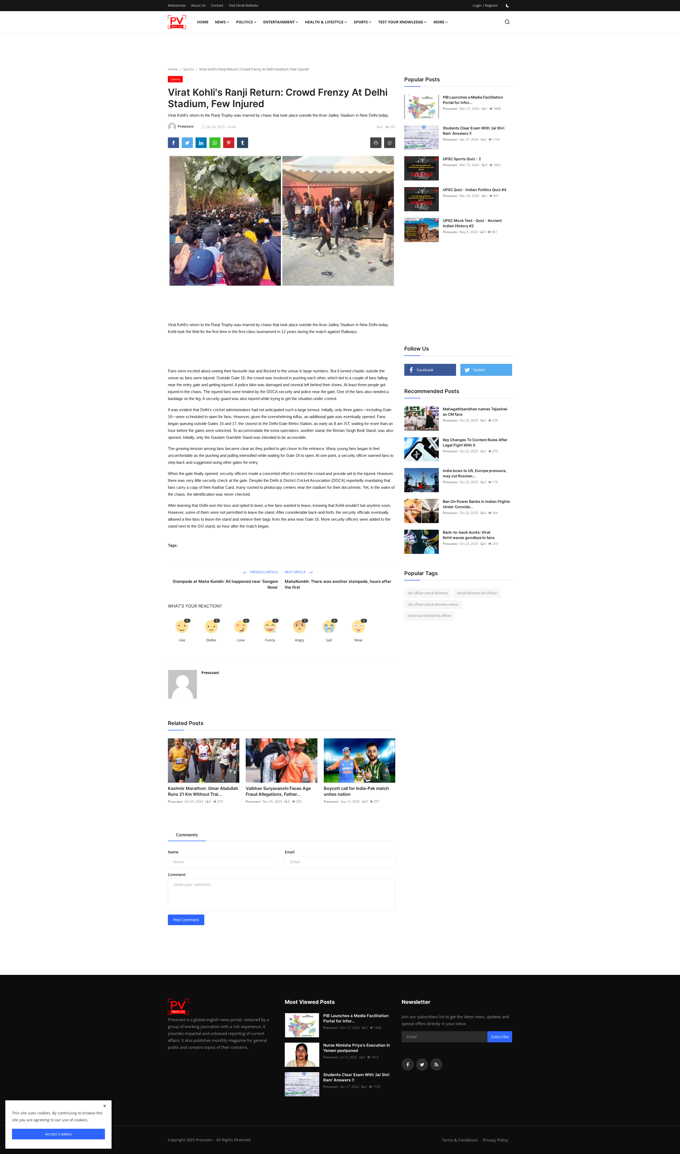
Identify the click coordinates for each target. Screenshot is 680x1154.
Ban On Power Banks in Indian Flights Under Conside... (476, 504)
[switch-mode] (507, 5)
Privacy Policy (495, 1140)
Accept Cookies (58, 1133)
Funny (270, 640)
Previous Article (263, 572)
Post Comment (186, 919)
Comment (177, 874)
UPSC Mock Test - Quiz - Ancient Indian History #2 (472, 223)
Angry (299, 640)
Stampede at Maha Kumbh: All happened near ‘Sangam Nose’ (225, 584)
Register (491, 5)
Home (203, 21)
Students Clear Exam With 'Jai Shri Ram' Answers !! (473, 131)
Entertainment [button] (279, 21)
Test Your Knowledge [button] (400, 21)
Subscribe (500, 1036)
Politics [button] (244, 21)
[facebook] (408, 1064)
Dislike (211, 640)
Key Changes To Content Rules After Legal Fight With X (475, 442)
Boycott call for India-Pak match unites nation (356, 791)
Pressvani (210, 672)
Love (241, 640)
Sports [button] (361, 21)
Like (182, 640)
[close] (104, 1106)
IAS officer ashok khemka (428, 593)
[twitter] (422, 1064)
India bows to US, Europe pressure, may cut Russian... (475, 473)
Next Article (296, 572)
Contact (217, 5)
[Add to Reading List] (389, 142)
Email (290, 851)
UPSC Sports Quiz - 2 (462, 159)
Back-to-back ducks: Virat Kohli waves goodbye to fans (469, 535)
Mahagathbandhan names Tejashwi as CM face (475, 411)
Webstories (177, 5)
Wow (358, 640)
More (439, 21)
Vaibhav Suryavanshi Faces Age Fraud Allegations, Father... (278, 791)
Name (173, 851)
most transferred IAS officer (429, 615)
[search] (507, 22)
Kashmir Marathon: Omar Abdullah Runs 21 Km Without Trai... (203, 791)
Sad (329, 640)
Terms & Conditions (460, 1140)
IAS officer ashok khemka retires (433, 604)
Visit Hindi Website (243, 5)
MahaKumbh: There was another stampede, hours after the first (338, 584)
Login (477, 5)
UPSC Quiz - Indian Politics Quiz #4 (474, 189)
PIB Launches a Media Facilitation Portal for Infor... (473, 100)
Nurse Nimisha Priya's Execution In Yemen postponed (356, 1048)
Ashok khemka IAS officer (477, 593)
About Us (198, 5)
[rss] (436, 1064)
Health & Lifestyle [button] (324, 21)
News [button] (220, 21)
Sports (188, 69)
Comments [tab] (187, 835)
